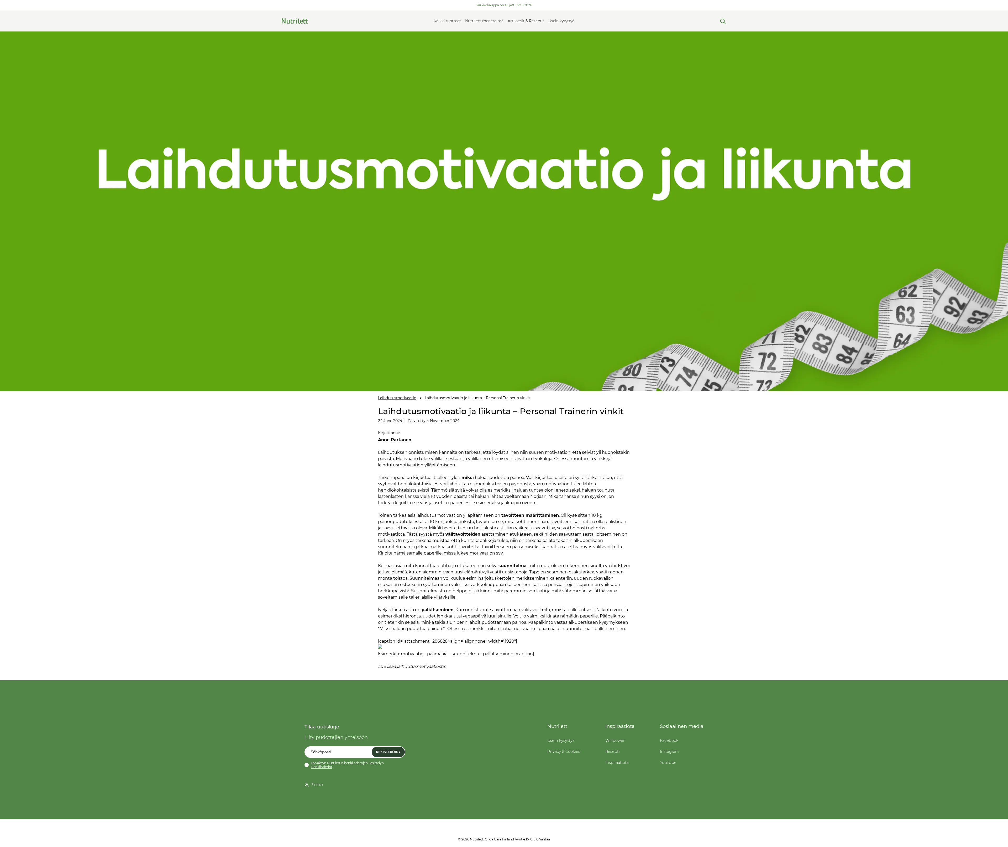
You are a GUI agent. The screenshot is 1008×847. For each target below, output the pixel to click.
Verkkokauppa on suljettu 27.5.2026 (504, 5)
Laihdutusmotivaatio (397, 398)
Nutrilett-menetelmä (484, 21)
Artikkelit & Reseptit (526, 21)
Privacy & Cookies (563, 751)
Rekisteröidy (388, 752)
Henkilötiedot (321, 767)
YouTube (668, 762)
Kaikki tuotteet (447, 21)
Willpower (615, 740)
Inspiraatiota (617, 762)
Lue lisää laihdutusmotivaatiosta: (411, 666)
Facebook (669, 740)
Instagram (669, 751)
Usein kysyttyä (561, 21)
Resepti (612, 751)
